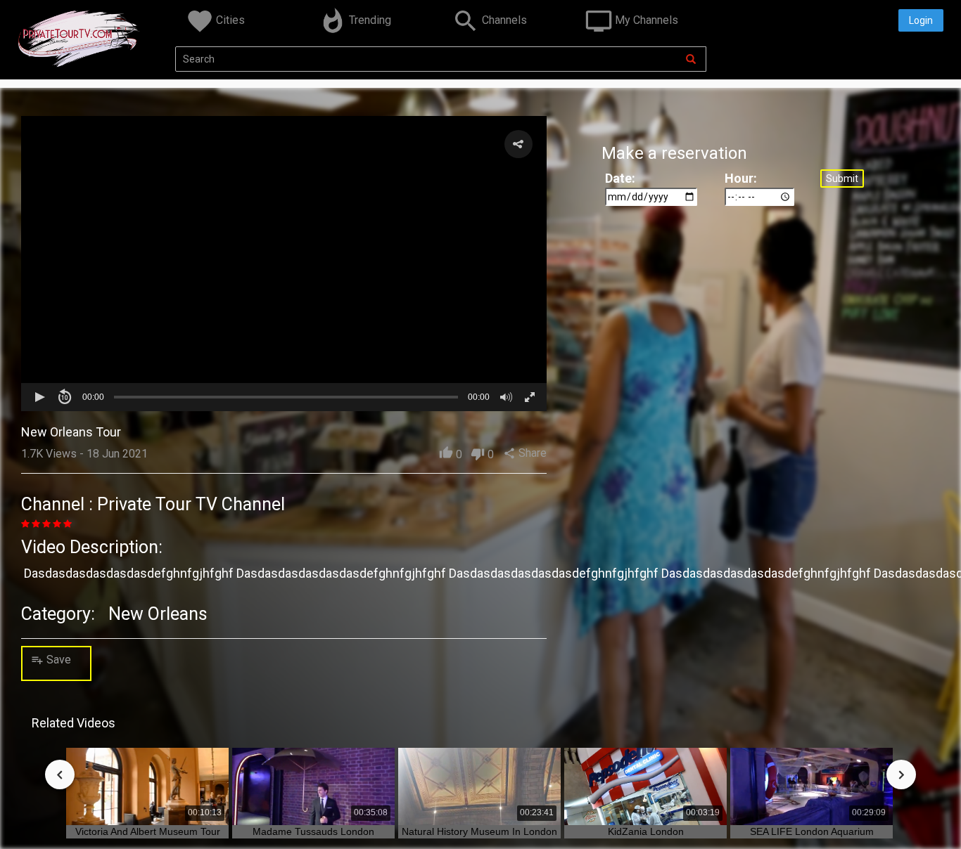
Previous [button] (60, 774)
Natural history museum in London (479, 831)
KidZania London (646, 831)
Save (54, 659)
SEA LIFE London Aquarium (812, 831)
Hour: (741, 178)
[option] (149, 793)
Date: (620, 178)
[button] (518, 144)
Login (921, 20)
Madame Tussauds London (313, 831)
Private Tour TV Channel (191, 504)
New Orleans (158, 614)
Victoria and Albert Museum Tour (147, 831)
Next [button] (901, 774)
